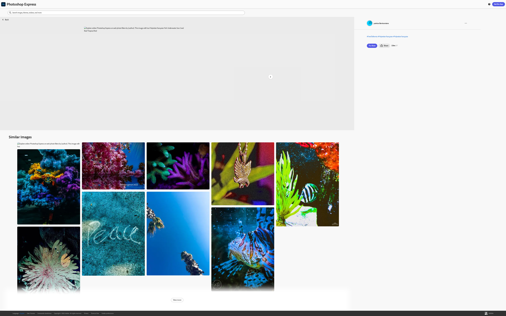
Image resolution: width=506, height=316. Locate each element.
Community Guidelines (44, 313)
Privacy (86, 313)
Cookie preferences (108, 313)
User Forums (31, 313)
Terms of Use (95, 313)
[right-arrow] (270, 77)
